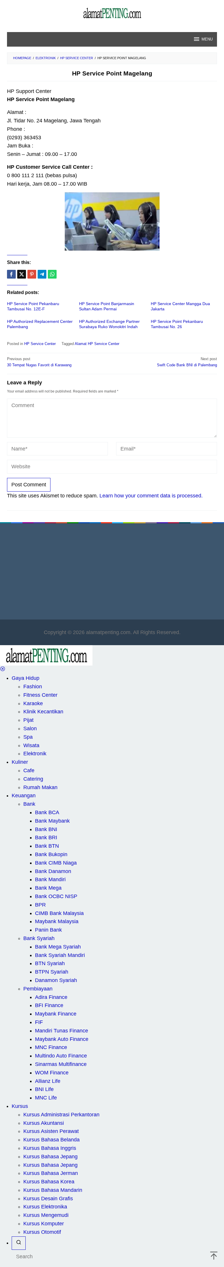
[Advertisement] (112, 573)
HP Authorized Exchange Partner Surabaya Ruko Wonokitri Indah (109, 324)
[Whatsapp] (52, 274)
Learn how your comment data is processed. (151, 496)
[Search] (19, 1243)
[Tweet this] (21, 274)
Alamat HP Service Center (97, 344)
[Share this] (11, 274)
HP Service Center (40, 344)
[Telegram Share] (42, 274)
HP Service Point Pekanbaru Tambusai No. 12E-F (33, 306)
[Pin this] (31, 274)
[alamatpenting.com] (112, 13)
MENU (207, 39)
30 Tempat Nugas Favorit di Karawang (39, 362)
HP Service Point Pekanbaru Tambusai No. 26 (177, 324)
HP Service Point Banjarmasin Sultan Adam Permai (106, 306)
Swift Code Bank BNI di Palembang (187, 362)
